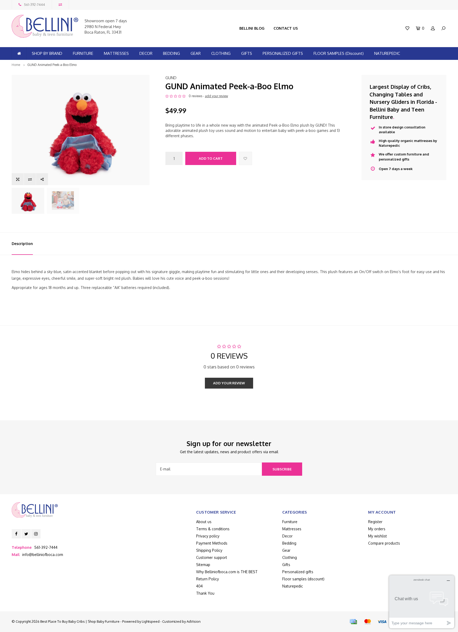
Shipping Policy (209, 550)
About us (204, 521)
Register (375, 521)
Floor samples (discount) (303, 579)
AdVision (194, 621)
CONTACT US (286, 28)
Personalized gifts (297, 571)
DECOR (145, 53)
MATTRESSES (116, 53)
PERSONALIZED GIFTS (283, 53)
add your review (216, 96)
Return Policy (207, 579)
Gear (286, 550)
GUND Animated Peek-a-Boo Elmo (52, 65)
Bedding (289, 543)
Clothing (289, 557)
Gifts (286, 564)
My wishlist (377, 536)
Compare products (384, 543)
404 (199, 586)
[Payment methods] (353, 621)
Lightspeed (151, 621)
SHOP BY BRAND (47, 53)
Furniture (289, 521)
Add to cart (211, 158)
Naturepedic (292, 586)
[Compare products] (60, 4)
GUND (171, 77)
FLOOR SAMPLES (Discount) (339, 53)
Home (16, 65)
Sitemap (203, 564)
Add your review (229, 383)
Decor (287, 536)
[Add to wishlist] (245, 158)
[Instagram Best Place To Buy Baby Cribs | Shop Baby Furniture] (36, 533)
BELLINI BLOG (252, 28)
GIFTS (246, 53)
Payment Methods (211, 543)
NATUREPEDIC (387, 53)
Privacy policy (207, 536)
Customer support (211, 557)
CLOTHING (221, 53)
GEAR (196, 53)
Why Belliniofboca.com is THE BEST (227, 571)
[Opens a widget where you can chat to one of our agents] (421, 601)
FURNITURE (83, 53)
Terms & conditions (213, 529)
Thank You (205, 593)
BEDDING (171, 53)
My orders (376, 529)
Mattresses (291, 529)
